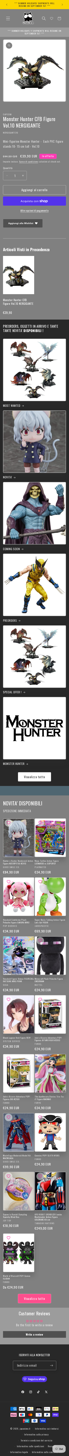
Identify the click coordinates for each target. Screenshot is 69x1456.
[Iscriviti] (51, 1365)
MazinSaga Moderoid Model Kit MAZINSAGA (17, 1156)
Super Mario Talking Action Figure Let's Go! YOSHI (50, 921)
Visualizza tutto (34, 777)
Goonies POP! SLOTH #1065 (47, 1155)
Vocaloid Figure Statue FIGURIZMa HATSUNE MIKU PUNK (18, 980)
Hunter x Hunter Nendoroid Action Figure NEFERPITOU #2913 (18, 862)
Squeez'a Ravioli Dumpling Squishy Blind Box (15, 1215)
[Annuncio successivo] (62, 4)
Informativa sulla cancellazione (47, 1452)
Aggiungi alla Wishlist (20, 223)
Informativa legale (19, 1452)
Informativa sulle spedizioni (30, 1446)
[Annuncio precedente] (6, 4)
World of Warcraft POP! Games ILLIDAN (16, 1277)
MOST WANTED (11, 405)
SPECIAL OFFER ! (12, 692)
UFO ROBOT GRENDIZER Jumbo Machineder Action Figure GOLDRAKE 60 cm (48, 1217)
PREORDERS (10, 620)
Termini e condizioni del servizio (36, 1440)
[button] (8, 18)
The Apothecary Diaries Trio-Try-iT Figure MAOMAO (49, 1097)
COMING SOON (11, 549)
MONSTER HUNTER (13, 764)
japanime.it (25, 1428)
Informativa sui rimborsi (47, 1428)
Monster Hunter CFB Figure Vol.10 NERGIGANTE (18, 302)
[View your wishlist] (51, 18)
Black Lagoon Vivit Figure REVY (17, 1037)
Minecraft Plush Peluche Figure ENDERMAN (49, 980)
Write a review (34, 1334)
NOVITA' (7, 477)
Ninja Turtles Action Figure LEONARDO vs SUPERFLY (47, 862)
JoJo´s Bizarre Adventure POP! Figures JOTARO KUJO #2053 (48, 1039)
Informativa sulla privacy (36, 1434)
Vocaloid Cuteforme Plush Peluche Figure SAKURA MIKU (16, 921)
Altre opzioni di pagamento (34, 210)
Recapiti (52, 1446)
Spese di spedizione (28, 161)
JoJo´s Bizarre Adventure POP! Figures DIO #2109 (16, 1097)
